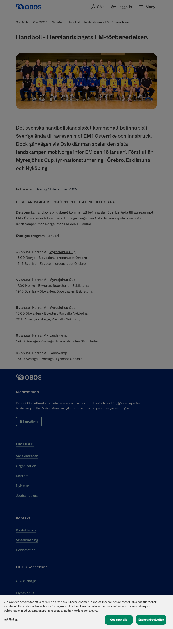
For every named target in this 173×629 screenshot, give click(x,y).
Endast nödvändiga (151, 619)
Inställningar (12, 619)
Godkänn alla (118, 619)
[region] (86, 612)
